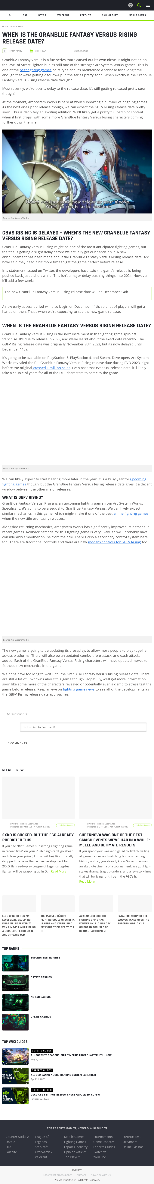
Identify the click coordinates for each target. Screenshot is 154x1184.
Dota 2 (10, 1142)
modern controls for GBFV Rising (114, 542)
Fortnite (11, 1152)
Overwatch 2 (44, 1152)
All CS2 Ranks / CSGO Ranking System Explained (63, 1075)
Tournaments (103, 1137)
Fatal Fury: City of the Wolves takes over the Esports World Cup (133, 920)
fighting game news (78, 689)
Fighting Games (75, 1142)
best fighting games (35, 70)
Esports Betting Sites (45, 958)
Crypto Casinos (41, 977)
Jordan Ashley (15, 51)
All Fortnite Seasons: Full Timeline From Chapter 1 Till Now (71, 1055)
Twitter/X (77, 1169)
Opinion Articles (75, 1152)
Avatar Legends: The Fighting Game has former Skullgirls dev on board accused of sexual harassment (94, 923)
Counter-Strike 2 (17, 1137)
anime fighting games (131, 513)
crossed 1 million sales (51, 367)
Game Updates (104, 1142)
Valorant (41, 1157)
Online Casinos (41, 1017)
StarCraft (41, 1147)
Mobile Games (74, 1137)
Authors (81, 1175)
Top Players (72, 1157)
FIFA (8, 1147)
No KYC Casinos (41, 997)
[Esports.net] (21, 5)
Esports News (16, 26)
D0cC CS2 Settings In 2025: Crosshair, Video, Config (65, 1095)
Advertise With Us (101, 1175)
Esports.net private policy (57, 1175)
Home (5, 26)
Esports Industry (76, 1147)
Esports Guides (104, 1147)
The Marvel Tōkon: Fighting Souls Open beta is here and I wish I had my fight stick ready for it (58, 923)
